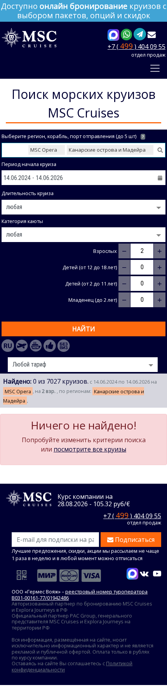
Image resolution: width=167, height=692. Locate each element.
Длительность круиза (28, 193)
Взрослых (105, 251)
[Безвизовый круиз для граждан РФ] (63, 345)
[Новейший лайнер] (36, 345)
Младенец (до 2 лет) (92, 300)
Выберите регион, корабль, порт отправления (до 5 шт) (73, 136)
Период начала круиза (29, 164)
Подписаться (134, 539)
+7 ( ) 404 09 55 (136, 46)
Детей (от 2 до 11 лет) (91, 284)
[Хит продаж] (49, 345)
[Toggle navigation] (154, 68)
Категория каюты (22, 221)
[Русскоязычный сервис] (8, 345)
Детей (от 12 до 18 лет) (90, 267)
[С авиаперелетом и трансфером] (22, 345)
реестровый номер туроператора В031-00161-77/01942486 (80, 594)
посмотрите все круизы (90, 449)
